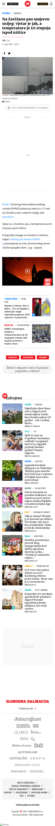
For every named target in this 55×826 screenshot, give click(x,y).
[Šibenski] (37, 771)
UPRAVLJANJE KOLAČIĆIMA (27, 805)
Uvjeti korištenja (25, 782)
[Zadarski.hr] (18, 771)
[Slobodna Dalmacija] (28, 4)
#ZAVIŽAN (28, 357)
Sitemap (31, 795)
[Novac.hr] (19, 758)
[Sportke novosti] (35, 726)
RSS (22, 795)
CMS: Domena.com (36, 814)
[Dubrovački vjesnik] (27, 765)
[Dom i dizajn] (38, 745)
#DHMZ (43, 357)
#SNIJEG (12, 357)
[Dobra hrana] (22, 745)
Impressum (37, 789)
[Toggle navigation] (3, 3)
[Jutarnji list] (27, 719)
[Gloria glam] (32, 739)
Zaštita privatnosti (18, 789)
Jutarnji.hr (8, 216)
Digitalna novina (39, 792)
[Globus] (21, 732)
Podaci (6, 204)
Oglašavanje (22, 792)
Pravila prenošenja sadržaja (25, 785)
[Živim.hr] (36, 732)
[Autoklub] (27, 752)
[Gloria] (24, 739)
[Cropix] (37, 758)
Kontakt (8, 792)
